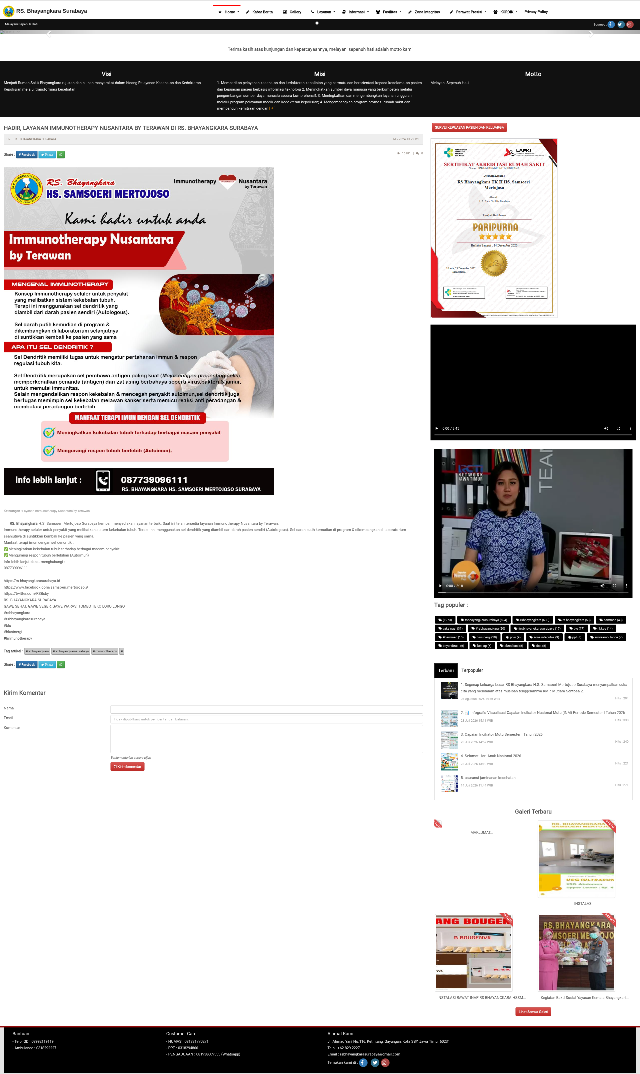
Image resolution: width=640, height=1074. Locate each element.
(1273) (447, 620)
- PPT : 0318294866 (182, 1048)
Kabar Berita (261, 12)
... (491, 832)
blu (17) (578, 628)
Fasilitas (388, 12)
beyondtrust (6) (453, 646)
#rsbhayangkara (17, 613)
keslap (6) (484, 646)
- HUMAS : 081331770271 (187, 1041)
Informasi (355, 12)
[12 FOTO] (576, 991)
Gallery (294, 12)
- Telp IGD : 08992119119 (33, 1041)
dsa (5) (541, 646)
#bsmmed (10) (453, 637)
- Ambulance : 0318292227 (34, 1048)
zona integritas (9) (546, 637)
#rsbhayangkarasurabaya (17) (539, 628)
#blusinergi (13, 632)
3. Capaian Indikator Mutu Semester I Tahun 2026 (501, 734)
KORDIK (505, 12)
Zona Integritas (426, 12)
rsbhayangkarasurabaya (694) (485, 620)
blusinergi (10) (486, 637)
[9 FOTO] (576, 897)
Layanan (322, 12)
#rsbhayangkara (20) (490, 628)
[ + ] (272, 108)
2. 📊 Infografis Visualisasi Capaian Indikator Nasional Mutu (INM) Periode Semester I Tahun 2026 (543, 712)
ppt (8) (577, 637)
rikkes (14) (605, 628)
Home (228, 12)
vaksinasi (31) (452, 628)
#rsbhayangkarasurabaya (24, 619)
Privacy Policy (536, 12)
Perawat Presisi (467, 12)
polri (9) (515, 637)
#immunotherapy (105, 651)
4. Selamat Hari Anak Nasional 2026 (491, 756)
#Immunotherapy (18, 638)
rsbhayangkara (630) (535, 620)
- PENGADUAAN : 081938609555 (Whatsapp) (203, 1054)
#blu (7, 625)
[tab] (446, 670)
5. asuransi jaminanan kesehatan (488, 777)
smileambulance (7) (608, 637)
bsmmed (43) (613, 620)
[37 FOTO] (473, 991)
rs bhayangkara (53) (576, 620)
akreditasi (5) (513, 646)
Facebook (28, 154)
